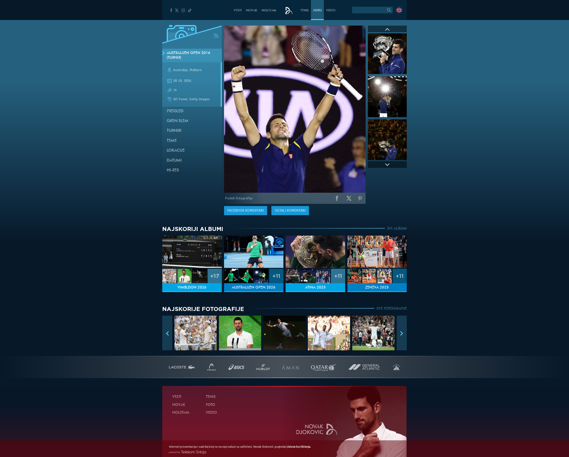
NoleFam (269, 10)
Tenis (305, 10)
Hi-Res (173, 170)
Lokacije (176, 150)
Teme (172, 141)
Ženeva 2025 (377, 287)
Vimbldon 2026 (192, 287)
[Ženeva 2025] (377, 252)
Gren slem (177, 121)
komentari (245, 210)
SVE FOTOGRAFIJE (392, 309)
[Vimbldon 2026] (192, 252)
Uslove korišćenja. (299, 447)
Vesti (238, 10)
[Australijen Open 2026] (254, 252)
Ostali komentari (290, 210)
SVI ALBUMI (397, 229)
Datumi (174, 160)
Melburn (195, 70)
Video (330, 10)
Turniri (174, 131)
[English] (399, 10)
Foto (317, 10)
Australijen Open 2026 (253, 287)
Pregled (175, 111)
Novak (251, 10)
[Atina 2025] (315, 252)
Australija (180, 70)
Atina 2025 (315, 287)
